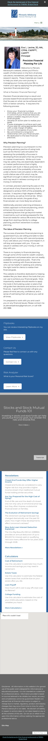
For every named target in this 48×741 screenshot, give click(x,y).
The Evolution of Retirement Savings (22, 513)
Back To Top (38, 733)
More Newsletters (14, 548)
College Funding (12, 594)
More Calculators (13, 608)
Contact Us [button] (11, 362)
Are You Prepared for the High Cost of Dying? (22, 497)
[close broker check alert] (45, 2)
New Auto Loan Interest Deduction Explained (21, 528)
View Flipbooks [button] (13, 337)
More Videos (24, 425)
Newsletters (11, 475)
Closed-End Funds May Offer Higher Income (21, 481)
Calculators (11, 556)
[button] (38, 23)
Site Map (5, 725)
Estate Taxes (11, 573)
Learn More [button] (11, 386)
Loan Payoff (10, 585)
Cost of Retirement (14, 561)
